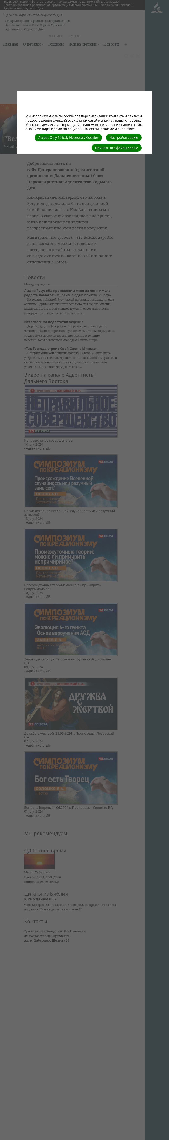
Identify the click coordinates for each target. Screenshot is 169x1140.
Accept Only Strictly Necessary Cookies (68, 137)
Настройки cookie (123, 137)
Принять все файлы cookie (116, 148)
